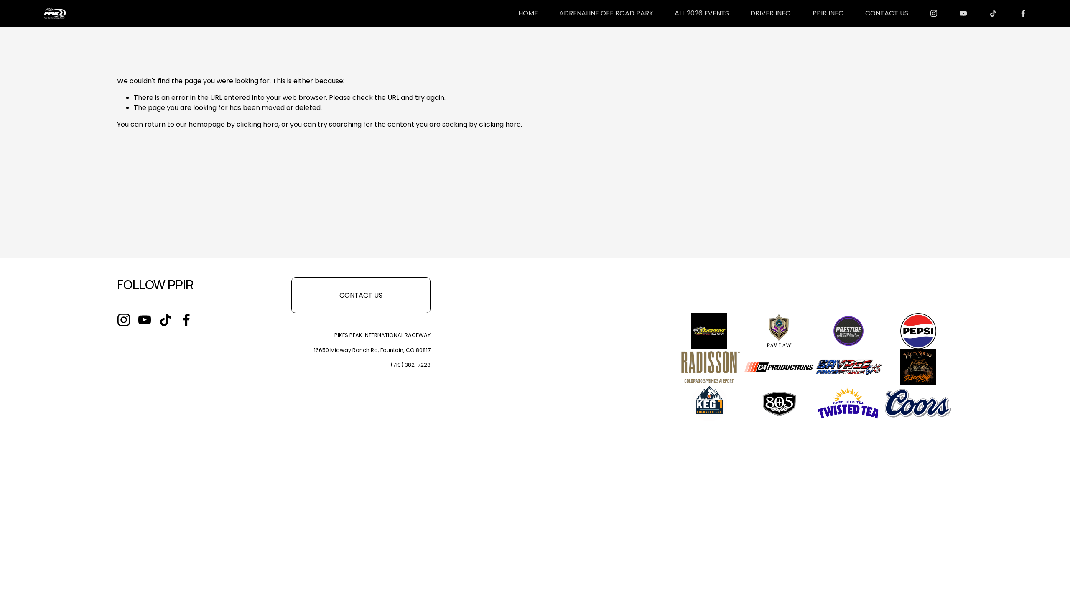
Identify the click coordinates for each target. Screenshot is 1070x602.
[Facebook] (1023, 13)
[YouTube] (963, 13)
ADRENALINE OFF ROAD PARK (606, 13)
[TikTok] (993, 13)
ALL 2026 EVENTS (702, 13)
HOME (528, 13)
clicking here (257, 124)
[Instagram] (934, 13)
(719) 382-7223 (410, 365)
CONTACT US (886, 13)
